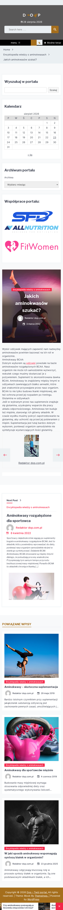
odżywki (31, 363)
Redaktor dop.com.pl (35, 318)
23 (54, 137)
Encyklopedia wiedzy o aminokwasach (31, 289)
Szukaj (53, 90)
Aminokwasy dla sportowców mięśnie (28, 770)
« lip (30, 154)
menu (14, 42)
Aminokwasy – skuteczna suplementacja (31, 686)
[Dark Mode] (39, 43)
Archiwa (8, 177)
